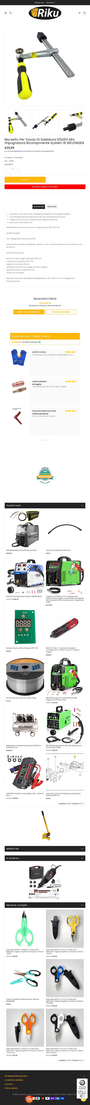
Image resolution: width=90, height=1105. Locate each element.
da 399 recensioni (30, 342)
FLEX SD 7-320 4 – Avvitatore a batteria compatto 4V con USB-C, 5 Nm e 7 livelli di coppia (62, 650)
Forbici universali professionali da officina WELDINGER (22, 1000)
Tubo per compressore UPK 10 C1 (58, 550)
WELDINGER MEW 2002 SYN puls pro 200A (21, 550)
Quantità (9, 164)
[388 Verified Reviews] (45, 485)
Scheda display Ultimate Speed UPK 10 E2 (22, 648)
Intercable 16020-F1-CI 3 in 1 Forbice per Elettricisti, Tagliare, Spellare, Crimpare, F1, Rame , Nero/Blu (64, 1001)
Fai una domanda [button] (61, 312)
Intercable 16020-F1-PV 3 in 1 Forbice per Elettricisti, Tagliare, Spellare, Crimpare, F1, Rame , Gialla (64, 952)
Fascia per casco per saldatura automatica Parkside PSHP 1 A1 (63, 794)
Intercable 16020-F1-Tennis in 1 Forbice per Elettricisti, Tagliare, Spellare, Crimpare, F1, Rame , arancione (24, 1051)
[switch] (82, 1096)
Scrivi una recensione (29, 312)
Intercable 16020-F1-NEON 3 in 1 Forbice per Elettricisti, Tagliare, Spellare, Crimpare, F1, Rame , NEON (24, 952)
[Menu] (86, 1079)
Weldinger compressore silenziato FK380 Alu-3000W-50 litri (24, 746)
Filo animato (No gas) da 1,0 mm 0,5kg (21, 698)
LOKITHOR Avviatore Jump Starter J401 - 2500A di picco (25, 794)
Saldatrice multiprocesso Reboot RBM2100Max (24, 596)
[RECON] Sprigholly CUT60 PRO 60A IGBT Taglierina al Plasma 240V (61, 699)
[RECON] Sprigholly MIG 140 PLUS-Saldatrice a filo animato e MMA (63, 746)
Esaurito (25, 180)
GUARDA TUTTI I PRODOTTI (70, 804)
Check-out (39, 2)
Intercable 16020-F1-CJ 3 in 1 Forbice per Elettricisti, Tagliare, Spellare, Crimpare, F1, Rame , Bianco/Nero (64, 1051)
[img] (17, 342)
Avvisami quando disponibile (45, 187)
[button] (42, 440)
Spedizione (18, 151)
